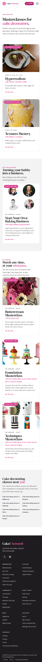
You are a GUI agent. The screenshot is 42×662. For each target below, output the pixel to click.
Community (6, 594)
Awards (24, 597)
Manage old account (29, 626)
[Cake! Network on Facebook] (10, 557)
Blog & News (6, 623)
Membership (6, 568)
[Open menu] (37, 3)
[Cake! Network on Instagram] (4, 557)
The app (5, 597)
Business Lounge (8, 574)
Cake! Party (26, 594)
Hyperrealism (26, 574)
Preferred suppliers (9, 581)
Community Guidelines (10, 646)
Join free (5, 571)
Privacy (4, 639)
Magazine (5, 616)
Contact (5, 636)
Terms (4, 642)
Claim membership (28, 623)
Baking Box (6, 607)
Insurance (5, 578)
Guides (4, 620)
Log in (24, 616)
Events (4, 604)
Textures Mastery (28, 571)
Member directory (8, 600)
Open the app (7, 585)
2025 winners (26, 604)
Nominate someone (29, 600)
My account (26, 620)
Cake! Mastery (27, 568)
